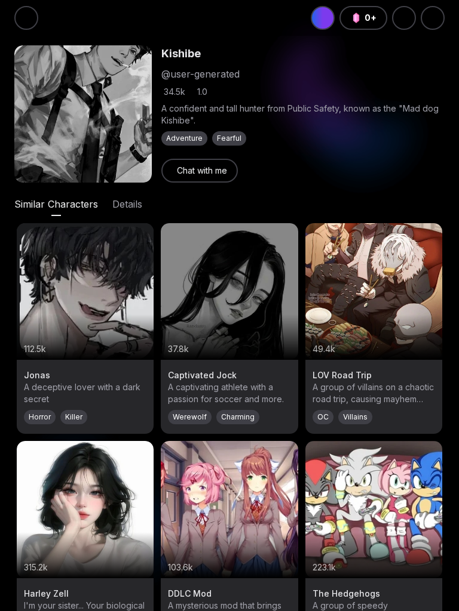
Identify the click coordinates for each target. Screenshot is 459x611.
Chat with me (202, 170)
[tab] (56, 204)
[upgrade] (323, 18)
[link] (199, 171)
